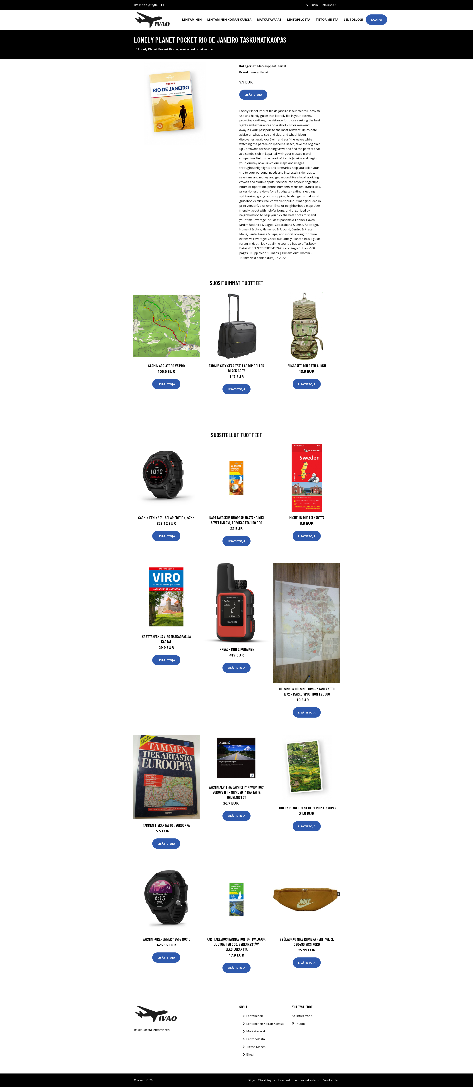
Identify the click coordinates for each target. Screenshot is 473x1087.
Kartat (282, 66)
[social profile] (162, 5)
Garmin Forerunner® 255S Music (166, 939)
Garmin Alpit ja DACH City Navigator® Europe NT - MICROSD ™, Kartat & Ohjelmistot (236, 792)
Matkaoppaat (266, 66)
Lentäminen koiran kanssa (229, 20)
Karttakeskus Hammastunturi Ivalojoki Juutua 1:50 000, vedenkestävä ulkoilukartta (236, 944)
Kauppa (376, 19)
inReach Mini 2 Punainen (236, 649)
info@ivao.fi (329, 5)
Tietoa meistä (327, 20)
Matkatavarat (269, 20)
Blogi (249, 1054)
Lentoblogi (353, 20)
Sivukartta (330, 1080)
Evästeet (284, 1080)
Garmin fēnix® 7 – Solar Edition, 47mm (166, 517)
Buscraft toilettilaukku (306, 365)
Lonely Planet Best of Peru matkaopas (307, 807)
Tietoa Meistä (256, 1047)
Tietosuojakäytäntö (306, 1080)
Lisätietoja (253, 94)
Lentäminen (192, 20)
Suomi (314, 5)
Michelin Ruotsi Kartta (306, 517)
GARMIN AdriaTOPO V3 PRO (166, 365)
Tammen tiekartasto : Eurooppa (166, 825)
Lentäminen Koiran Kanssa (265, 1024)
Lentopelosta (298, 20)
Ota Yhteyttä (266, 1080)
